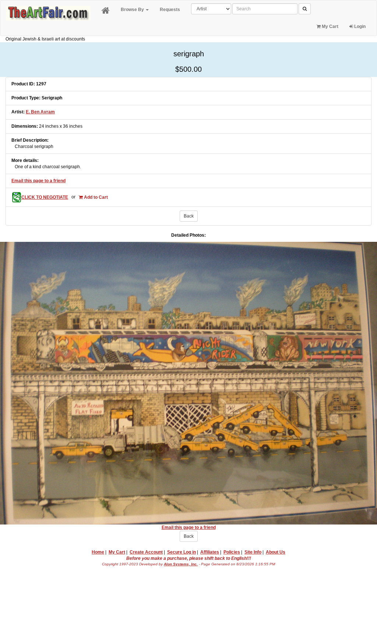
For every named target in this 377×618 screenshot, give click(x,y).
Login (359, 26)
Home (98, 552)
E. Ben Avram (40, 111)
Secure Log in (181, 552)
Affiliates (209, 552)
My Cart (329, 26)
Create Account (146, 552)
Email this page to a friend (38, 180)
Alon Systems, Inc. (181, 564)
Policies (231, 552)
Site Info (252, 552)
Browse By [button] (133, 9)
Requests (170, 9)
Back (189, 216)
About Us (275, 552)
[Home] (105, 10)
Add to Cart (95, 197)
